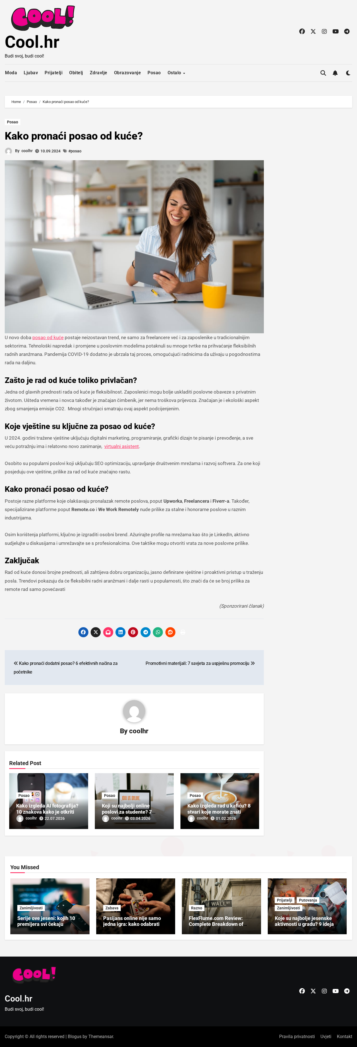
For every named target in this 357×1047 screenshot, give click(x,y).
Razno (196, 908)
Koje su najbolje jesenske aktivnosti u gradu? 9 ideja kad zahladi (304, 924)
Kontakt (344, 1036)
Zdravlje (98, 72)
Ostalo (175, 72)
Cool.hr (32, 42)
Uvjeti (325, 1036)
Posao (154, 72)
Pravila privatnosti (297, 1036)
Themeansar (100, 1036)
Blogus (74, 1036)
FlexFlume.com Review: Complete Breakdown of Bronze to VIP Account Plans (221, 924)
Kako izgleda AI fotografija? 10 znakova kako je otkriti (47, 809)
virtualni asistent (121, 446)
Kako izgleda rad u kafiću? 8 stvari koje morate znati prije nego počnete (219, 812)
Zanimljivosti (31, 908)
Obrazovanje (127, 72)
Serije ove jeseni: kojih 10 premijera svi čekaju (46, 921)
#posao (74, 151)
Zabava (112, 908)
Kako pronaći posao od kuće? (74, 136)
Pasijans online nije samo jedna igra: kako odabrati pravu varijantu (132, 924)
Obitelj (76, 72)
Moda (11, 72)
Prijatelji (53, 72)
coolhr (27, 150)
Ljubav (31, 72)
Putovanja (308, 900)
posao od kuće (48, 337)
